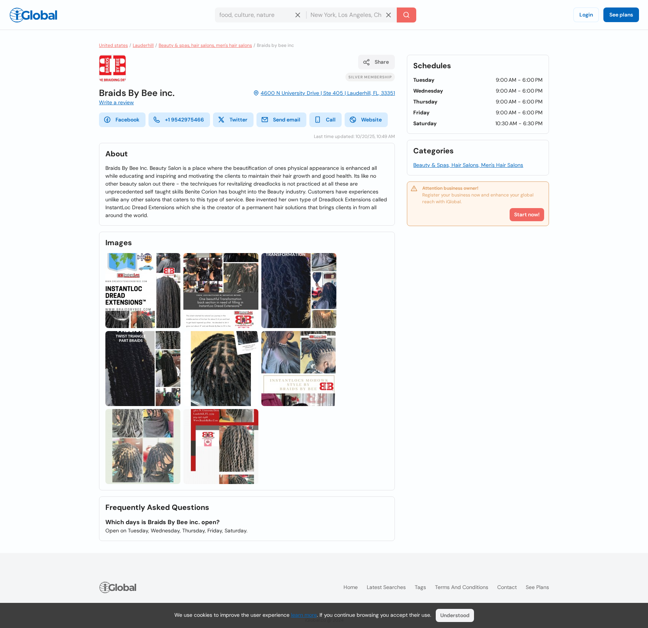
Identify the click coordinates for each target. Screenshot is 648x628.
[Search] (406, 14)
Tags (420, 587)
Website (371, 119)
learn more (304, 615)
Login (586, 14)
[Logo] (33, 14)
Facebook (128, 119)
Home (351, 587)
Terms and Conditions (461, 587)
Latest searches (386, 587)
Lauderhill (143, 45)
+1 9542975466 (184, 119)
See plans (621, 14)
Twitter (239, 119)
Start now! (527, 214)
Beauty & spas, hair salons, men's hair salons (205, 45)
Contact (507, 587)
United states (113, 45)
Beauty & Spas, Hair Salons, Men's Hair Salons (468, 165)
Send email (286, 119)
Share (382, 61)
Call (331, 119)
